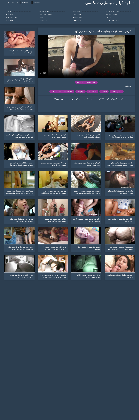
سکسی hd (92, 91)
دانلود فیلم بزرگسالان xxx (86, 82)
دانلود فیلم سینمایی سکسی (110, 2)
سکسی (104, 91)
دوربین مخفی (116, 91)
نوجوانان (80, 91)
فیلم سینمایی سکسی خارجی (62, 91)
